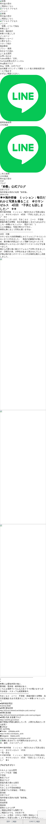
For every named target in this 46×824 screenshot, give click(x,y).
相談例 (3, 805)
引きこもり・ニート (8, 785)
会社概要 (4, 69)
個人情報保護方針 (37, 69)
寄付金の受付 (5, 179)
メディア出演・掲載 (8, 773)
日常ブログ (4, 190)
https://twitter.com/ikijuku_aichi (11, 734)
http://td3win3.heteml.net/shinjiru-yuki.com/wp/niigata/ (20, 715)
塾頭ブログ (4, 780)
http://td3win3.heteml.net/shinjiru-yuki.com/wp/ (17, 710)
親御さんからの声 (7, 808)
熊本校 (3, 800)
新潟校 (3, 793)
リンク (26, 69)
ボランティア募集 (15, 69)
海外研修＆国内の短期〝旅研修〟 (14, 192)
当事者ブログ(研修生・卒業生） (13, 790)
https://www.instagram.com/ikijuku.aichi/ (15, 738)
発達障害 (4, 803)
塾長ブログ (4, 778)
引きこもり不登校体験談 (10, 788)
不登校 (3, 775)
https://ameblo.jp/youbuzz (9, 720)
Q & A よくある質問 (8, 770)
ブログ (3, 183)
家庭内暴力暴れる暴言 (9, 783)
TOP (2, 181)
